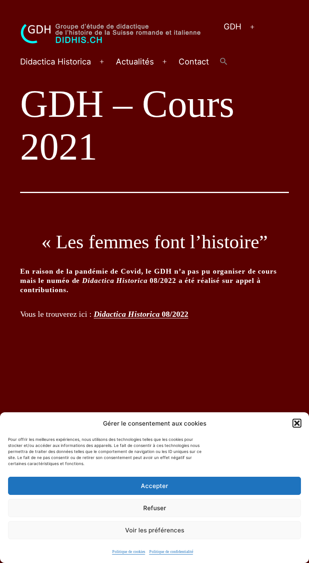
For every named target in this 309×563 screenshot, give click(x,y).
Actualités (135, 61)
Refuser (154, 508)
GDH (232, 26)
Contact (194, 61)
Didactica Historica (55, 61)
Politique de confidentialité (171, 551)
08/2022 (141, 314)
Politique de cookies (128, 551)
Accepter (154, 486)
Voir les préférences (154, 530)
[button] (297, 423)
